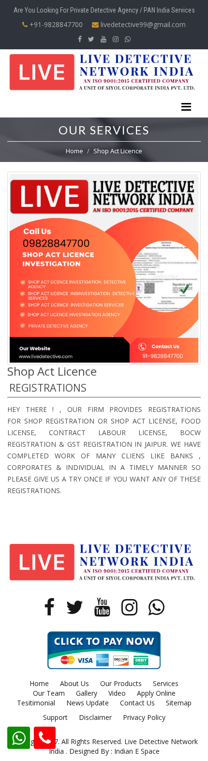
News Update (87, 702)
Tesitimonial (36, 702)
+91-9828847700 (55, 24)
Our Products (121, 683)
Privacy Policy (144, 717)
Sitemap (179, 702)
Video (117, 693)
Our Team (49, 693)
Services (165, 683)
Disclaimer (95, 717)
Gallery (86, 693)
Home (74, 150)
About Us (74, 683)
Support (55, 717)
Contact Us (137, 702)
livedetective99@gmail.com (142, 24)
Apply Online (156, 693)
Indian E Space (137, 751)
